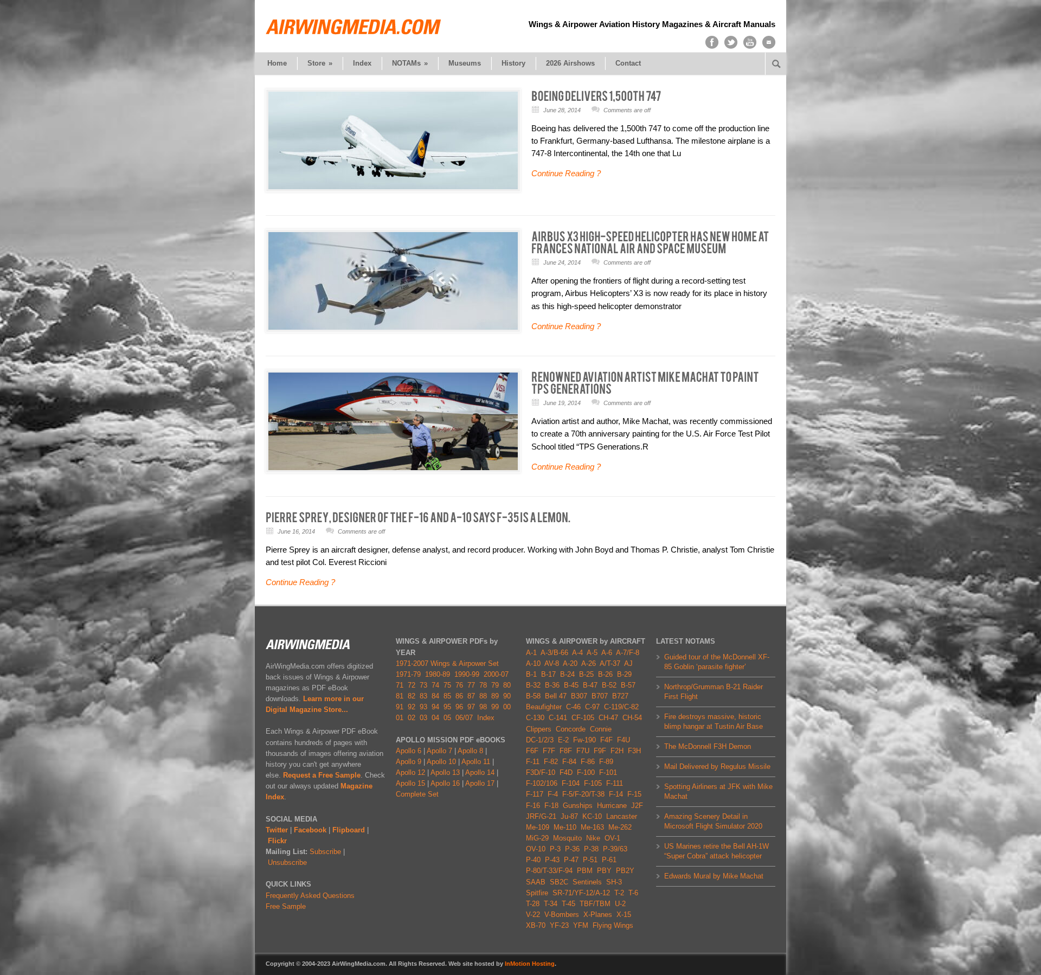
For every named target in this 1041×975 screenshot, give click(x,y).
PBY (604, 871)
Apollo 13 (445, 772)
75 (447, 685)
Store (319, 63)
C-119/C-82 (621, 707)
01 (399, 718)
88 (483, 696)
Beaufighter (546, 707)
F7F (549, 751)
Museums (464, 63)
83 (423, 696)
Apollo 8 (470, 751)
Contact (628, 63)
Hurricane (612, 805)
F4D (566, 772)
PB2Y (625, 871)
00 (507, 707)
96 (459, 707)
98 (483, 707)
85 (447, 696)
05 (447, 718)
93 (423, 707)
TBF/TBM (595, 904)
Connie (601, 729)
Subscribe (325, 852)
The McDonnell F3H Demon (707, 746)
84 (435, 696)
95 (447, 707)
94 (435, 707)
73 (423, 685)
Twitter (277, 830)
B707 (600, 696)
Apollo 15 (410, 783)
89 (495, 696)
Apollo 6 (408, 751)
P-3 (555, 849)
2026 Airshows (570, 63)
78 (483, 685)
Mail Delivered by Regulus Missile (717, 766)
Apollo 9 (408, 762)
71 (399, 685)
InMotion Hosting (530, 963)
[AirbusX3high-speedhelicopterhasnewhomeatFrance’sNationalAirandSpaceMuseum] (650, 242)
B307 (579, 696)
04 (435, 718)
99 (495, 707)
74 (435, 685)
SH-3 (614, 882)
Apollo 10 (441, 762)
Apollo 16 (445, 783)
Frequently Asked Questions (310, 895)
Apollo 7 (439, 751)
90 (507, 696)
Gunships (578, 805)
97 (471, 707)
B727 (620, 696)
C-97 (592, 707)
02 (411, 718)
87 (471, 696)
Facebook (310, 830)
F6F (532, 751)
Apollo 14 (479, 772)
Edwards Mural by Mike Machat (713, 876)
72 (411, 685)
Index (362, 63)
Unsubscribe (287, 862)
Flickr (277, 841)
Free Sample (286, 906)
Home (277, 63)
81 (399, 696)
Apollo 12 (410, 772)
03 (423, 718)
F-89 (606, 762)
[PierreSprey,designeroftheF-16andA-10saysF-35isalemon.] (418, 517)
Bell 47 (556, 696)
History (513, 63)
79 (495, 685)
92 (411, 707)
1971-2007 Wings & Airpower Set (447, 663)
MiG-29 (537, 838)
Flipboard (348, 830)
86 (459, 696)
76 (459, 685)
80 (507, 685)
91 (399, 707)
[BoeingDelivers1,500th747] (596, 95)
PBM (585, 871)
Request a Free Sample (322, 775)
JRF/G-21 (541, 816)
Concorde (571, 729)
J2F (637, 805)
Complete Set (417, 794)
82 (411, 696)
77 (471, 685)
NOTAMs (410, 63)
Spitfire (537, 893)
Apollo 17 (479, 783)
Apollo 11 (475, 762)
